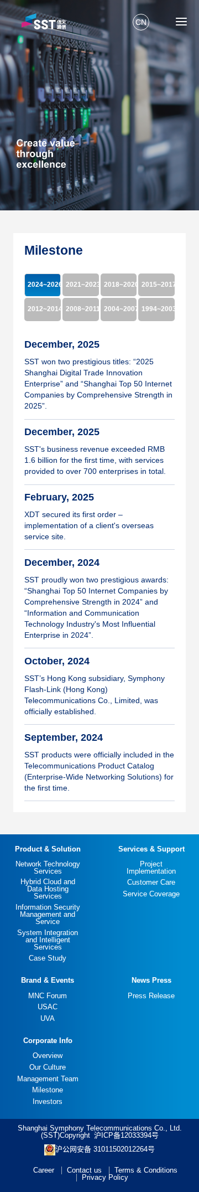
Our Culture (47, 1067)
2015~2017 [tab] (158, 284)
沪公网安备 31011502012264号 (105, 1149)
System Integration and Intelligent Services (47, 940)
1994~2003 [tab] (158, 309)
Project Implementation (151, 867)
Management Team (47, 1078)
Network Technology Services (47, 867)
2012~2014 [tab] (44, 309)
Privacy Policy (105, 1177)
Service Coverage (151, 893)
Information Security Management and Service (47, 914)
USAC (47, 1006)
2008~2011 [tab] (82, 309)
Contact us (84, 1170)
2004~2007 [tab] (120, 309)
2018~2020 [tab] (120, 284)
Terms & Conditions (145, 1170)
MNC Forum (47, 995)
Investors (47, 1101)
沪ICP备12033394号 (126, 1135)
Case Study (47, 958)
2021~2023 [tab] (82, 284)
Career (43, 1170)
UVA (47, 1018)
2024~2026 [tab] (44, 284)
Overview (47, 1055)
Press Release (151, 995)
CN (140, 22)
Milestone (47, 1089)
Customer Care (151, 882)
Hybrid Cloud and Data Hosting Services (47, 889)
